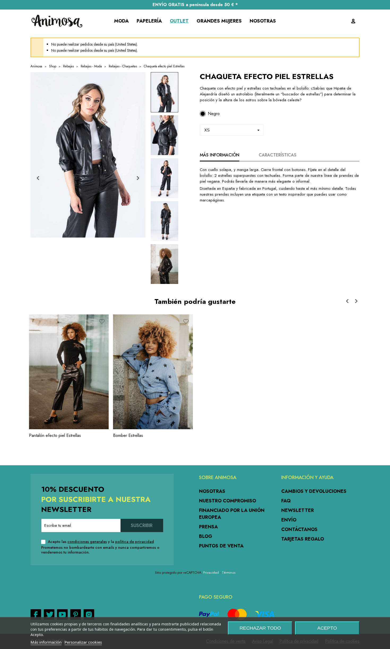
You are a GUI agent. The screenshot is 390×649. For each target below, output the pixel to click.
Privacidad (211, 572)
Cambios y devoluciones (313, 491)
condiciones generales (87, 541)
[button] (164, 92)
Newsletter (297, 510)
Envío (288, 519)
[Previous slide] (38, 178)
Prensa (208, 526)
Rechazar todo (260, 628)
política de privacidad (134, 541)
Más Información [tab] (219, 155)
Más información (46, 642)
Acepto (327, 628)
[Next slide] (137, 178)
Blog (205, 536)
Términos (228, 572)
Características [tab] (277, 155)
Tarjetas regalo (302, 539)
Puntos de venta (221, 545)
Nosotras (212, 491)
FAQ (286, 500)
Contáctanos (299, 529)
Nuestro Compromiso (227, 500)
